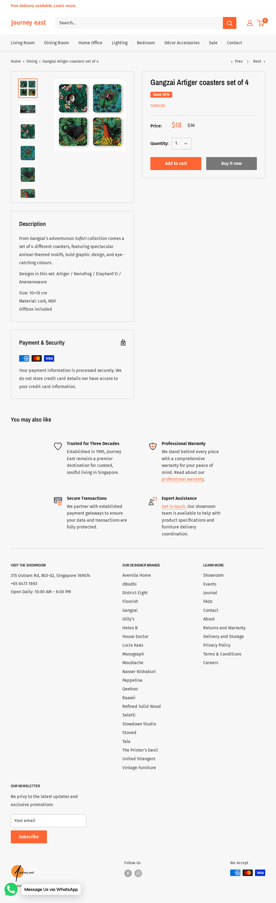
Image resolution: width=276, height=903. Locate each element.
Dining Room (56, 42)
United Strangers (138, 758)
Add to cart (176, 163)
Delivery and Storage (223, 636)
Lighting (119, 42)
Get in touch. (174, 506)
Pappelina (132, 680)
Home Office (90, 42)
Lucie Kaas (132, 645)
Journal (210, 592)
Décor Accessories (181, 42)
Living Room (23, 42)
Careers (210, 662)
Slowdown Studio (139, 724)
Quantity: (159, 143)
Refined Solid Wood (141, 706)
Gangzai (157, 105)
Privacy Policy (216, 645)
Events (209, 584)
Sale (213, 42)
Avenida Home (136, 575)
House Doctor (135, 636)
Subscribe (29, 836)
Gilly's (128, 619)
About (209, 619)
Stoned (129, 732)
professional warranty (183, 479)
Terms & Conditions (222, 654)
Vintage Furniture (139, 767)
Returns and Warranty (224, 627)
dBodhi (129, 584)
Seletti (129, 715)
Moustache (132, 662)
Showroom (213, 575)
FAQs (207, 601)
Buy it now (231, 163)
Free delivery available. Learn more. (43, 5)
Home (16, 61)
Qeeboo (130, 688)
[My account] (250, 23)
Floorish (130, 601)
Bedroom (146, 42)
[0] (260, 23)
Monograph (133, 654)
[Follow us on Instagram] (138, 873)
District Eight (135, 592)
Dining (31, 61)
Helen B (130, 627)
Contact (234, 42)
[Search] (229, 23)
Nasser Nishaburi (139, 671)
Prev (239, 61)
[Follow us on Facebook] (128, 873)
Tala (126, 741)
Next (257, 61)
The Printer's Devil (140, 750)
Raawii (129, 697)
